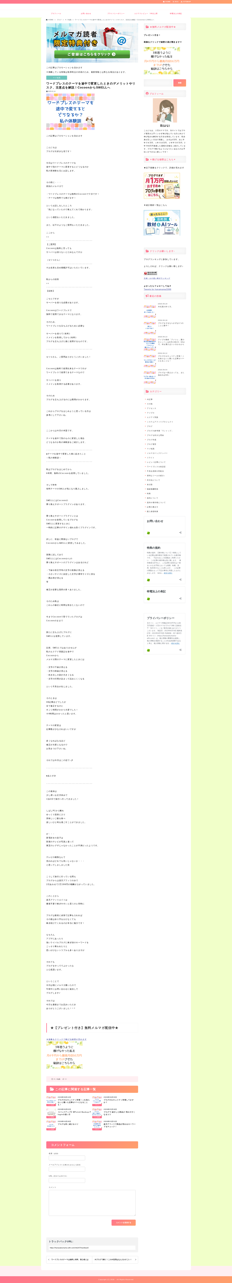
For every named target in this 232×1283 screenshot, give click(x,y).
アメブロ (150, 413)
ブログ (150, 426)
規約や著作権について (156, 502)
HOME (168, 2)
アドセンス (151, 408)
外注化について (153, 480)
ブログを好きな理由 (155, 435)
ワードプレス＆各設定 (156, 467)
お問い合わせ (86, 13)
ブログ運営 (151, 444)
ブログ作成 (151, 440)
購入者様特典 (152, 511)
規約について (152, 498)
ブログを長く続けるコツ (68, 1124)
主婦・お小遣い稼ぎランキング (157, 278)
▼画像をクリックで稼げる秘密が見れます (66, 1039)
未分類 (150, 485)
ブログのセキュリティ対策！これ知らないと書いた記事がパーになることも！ (74, 1102)
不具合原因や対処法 (155, 471)
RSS (177, 2)
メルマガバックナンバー (157, 453)
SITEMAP (187, 2)
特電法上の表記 (176, 13)
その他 (150, 404)
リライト (150, 458)
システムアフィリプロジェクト (160, 422)
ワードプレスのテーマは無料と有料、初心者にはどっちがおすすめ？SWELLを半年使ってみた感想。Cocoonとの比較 (69, 1261)
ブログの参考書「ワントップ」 (160, 431)
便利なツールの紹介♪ (156, 476)
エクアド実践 (152, 417)
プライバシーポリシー (116, 13)
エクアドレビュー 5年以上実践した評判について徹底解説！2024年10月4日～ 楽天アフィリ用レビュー (146, 15)
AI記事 (150, 399)
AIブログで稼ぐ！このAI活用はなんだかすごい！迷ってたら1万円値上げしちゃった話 (113, 1261)
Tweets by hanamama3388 (157, 289)
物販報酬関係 (152, 489)
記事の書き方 (152, 507)
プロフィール (56, 13)
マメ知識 (57, 1079)
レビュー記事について (156, 462)
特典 (149, 493)
